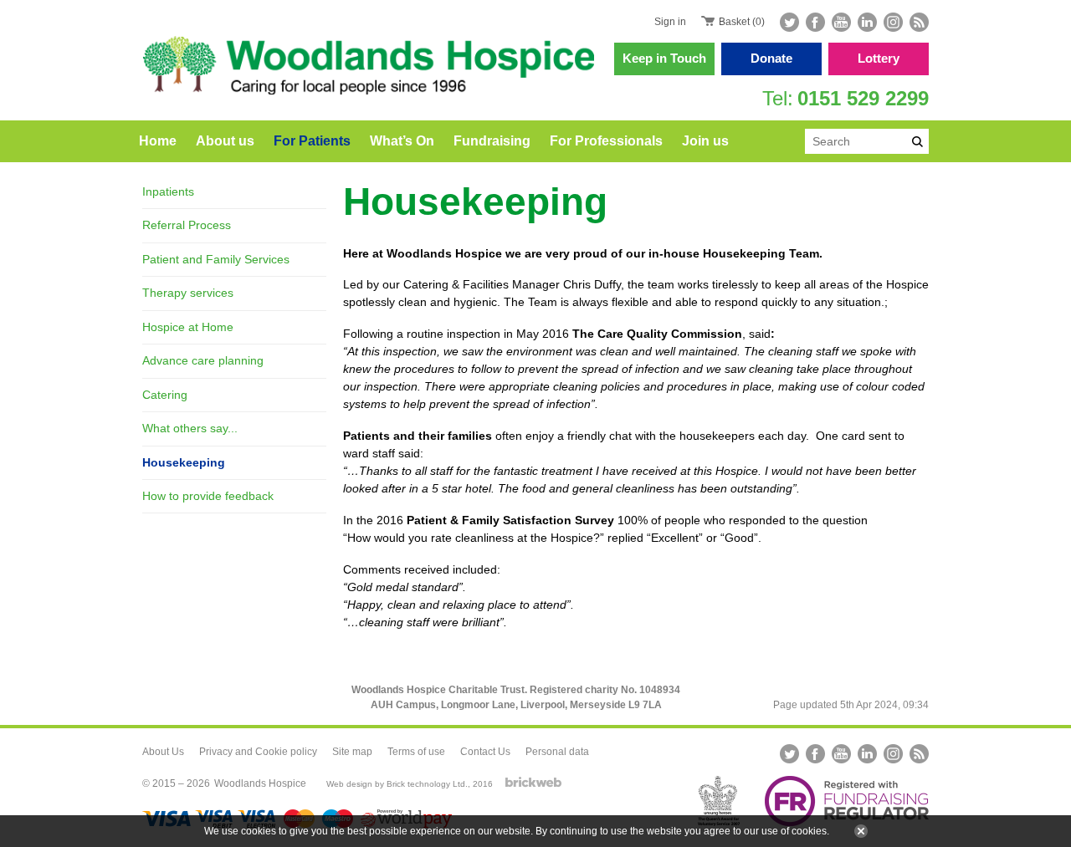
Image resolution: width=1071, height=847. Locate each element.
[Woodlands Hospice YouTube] (841, 22)
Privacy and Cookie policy (258, 752)
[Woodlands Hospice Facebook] (815, 22)
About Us (163, 752)
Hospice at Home (187, 327)
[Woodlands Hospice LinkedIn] (867, 22)
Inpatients (168, 191)
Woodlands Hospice (260, 783)
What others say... (190, 428)
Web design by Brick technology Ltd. (397, 783)
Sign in (670, 22)
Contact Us (485, 752)
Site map (352, 752)
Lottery (878, 58)
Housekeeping (183, 462)
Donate (771, 58)
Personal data (557, 752)
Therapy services (187, 292)
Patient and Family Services (216, 259)
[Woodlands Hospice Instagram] (893, 22)
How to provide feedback (208, 496)
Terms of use (416, 752)
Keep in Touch (664, 58)
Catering (164, 394)
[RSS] (917, 22)
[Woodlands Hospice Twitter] (791, 22)
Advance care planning (203, 360)
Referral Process (186, 225)
